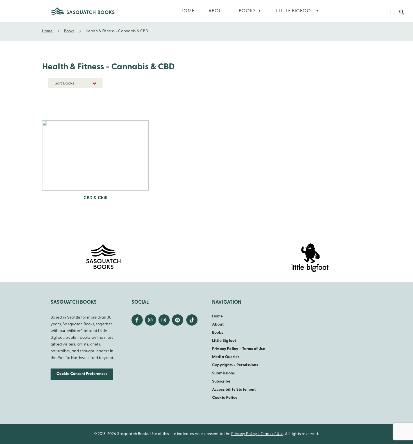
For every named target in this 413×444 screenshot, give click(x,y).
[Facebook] (137, 320)
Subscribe (221, 381)
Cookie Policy (224, 398)
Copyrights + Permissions (235, 365)
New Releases (90, 95)
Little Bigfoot (224, 341)
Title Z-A (94, 112)
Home (217, 316)
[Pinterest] (177, 320)
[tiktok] (192, 320)
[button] (402, 12)
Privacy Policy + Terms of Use (238, 349)
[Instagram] (150, 320)
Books (217, 333)
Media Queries (225, 357)
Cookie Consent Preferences (81, 374)
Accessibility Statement (234, 390)
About (218, 324)
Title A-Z (94, 104)
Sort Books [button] (65, 83)
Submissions (223, 373)
